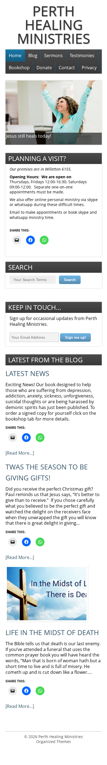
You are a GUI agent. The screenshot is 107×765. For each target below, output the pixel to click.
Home (15, 55)
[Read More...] (19, 453)
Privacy (89, 68)
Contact (67, 68)
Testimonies (82, 55)
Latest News (27, 373)
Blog (32, 55)
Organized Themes (53, 741)
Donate (44, 68)
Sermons (53, 55)
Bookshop (19, 68)
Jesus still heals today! (28, 136)
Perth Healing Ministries (53, 25)
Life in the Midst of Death (52, 632)
